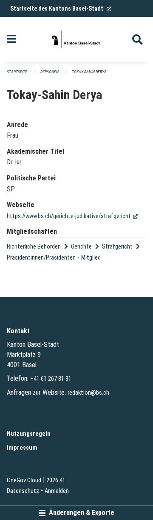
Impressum (22, 447)
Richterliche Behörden (34, 246)
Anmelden (57, 491)
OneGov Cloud (24, 480)
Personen (49, 71)
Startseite (17, 71)
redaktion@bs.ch (88, 392)
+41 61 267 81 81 (50, 378)
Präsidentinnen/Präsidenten (41, 257)
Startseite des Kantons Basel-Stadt (60, 8)
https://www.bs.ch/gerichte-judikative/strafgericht (72, 216)
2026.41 (55, 480)
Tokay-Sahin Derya (89, 71)
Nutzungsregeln (29, 433)
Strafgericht (117, 246)
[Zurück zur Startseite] (76, 39)
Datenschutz (23, 491)
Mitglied (91, 257)
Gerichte (81, 246)
